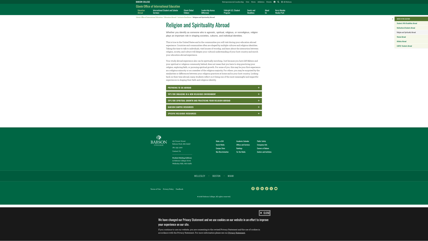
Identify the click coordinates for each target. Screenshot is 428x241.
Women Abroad (401, 37)
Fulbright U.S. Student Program (232, 11)
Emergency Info (262, 144)
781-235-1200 (177, 147)
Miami (231, 175)
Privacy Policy (168, 189)
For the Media (240, 152)
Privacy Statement (236, 233)
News (253, 2)
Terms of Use (155, 189)
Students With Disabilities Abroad (407, 23)
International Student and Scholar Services (165, 11)
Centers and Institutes (264, 152)
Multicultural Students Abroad (406, 28)
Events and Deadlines (251, 11)
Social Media (220, 144)
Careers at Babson (263, 148)
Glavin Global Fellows (188, 11)
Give (247, 2)
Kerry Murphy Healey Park (280, 11)
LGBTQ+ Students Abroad (404, 46)
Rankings (239, 148)
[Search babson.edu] (278, 2)
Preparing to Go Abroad (186, 87)
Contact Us (176, 151)
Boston (216, 175)
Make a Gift (220, 141)
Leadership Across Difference (208, 11)
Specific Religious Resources (188, 113)
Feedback (179, 189)
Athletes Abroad (401, 41)
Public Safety (261, 141)
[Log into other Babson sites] (274, 2)
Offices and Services (243, 144)
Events (269, 2)
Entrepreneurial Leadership (233, 2)
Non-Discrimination (222, 152)
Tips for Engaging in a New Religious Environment (198, 94)
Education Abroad (141, 11)
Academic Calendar (242, 141)
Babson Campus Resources (187, 107)
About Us (267, 11)
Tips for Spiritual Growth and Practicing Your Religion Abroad (205, 100)
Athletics (261, 2)
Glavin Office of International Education (158, 6)
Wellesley (199, 175)
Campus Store (220, 148)
